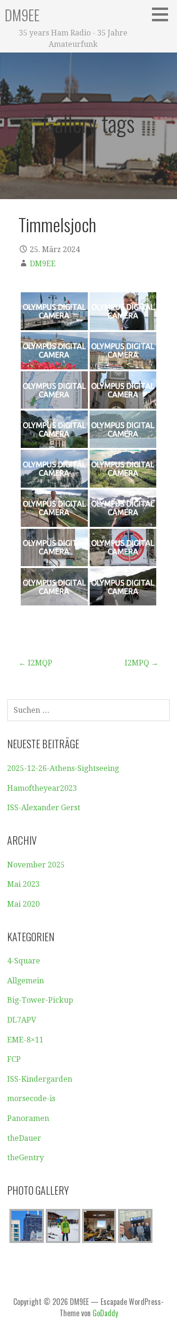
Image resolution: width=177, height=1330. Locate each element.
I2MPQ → (142, 662)
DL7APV (21, 1019)
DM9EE (22, 15)
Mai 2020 (23, 904)
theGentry (25, 1157)
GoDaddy (105, 1313)
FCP (14, 1059)
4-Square (23, 960)
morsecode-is (31, 1098)
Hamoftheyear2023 (42, 788)
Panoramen (28, 1118)
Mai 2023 (23, 884)
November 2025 (36, 864)
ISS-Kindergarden (39, 1079)
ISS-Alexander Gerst (43, 807)
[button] (163, 14)
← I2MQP (35, 662)
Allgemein (25, 980)
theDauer (24, 1138)
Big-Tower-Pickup (40, 1000)
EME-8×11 (25, 1039)
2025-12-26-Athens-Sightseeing (63, 768)
